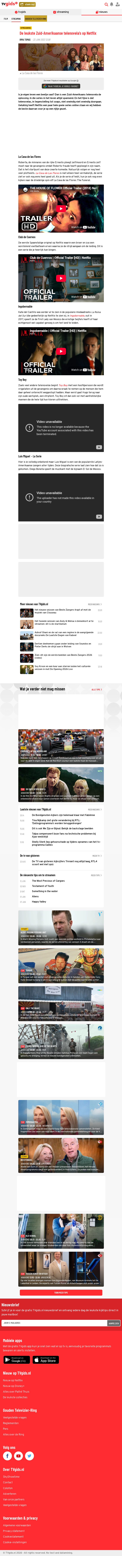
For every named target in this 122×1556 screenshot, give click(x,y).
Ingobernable (77, 315)
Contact (8, 1482)
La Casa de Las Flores (47, 173)
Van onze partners (13, 1499)
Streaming (16, 18)
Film (6, 18)
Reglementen (11, 1423)
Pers (5, 1429)
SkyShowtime (11, 1477)
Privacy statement (14, 1531)
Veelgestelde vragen (15, 1417)
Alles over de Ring (13, 1434)
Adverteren (9, 1494)
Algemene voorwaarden (17, 1525)
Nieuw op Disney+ (14, 1386)
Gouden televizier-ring (35, 18)
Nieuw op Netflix (13, 1380)
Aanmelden (114, 1323)
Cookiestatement (13, 1537)
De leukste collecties (15, 1397)
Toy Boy (63, 385)
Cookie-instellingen (15, 1542)
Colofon (8, 1488)
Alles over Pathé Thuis (16, 1392)
